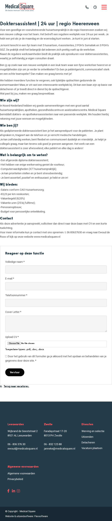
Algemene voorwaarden (21, 473)
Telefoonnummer (16, 295)
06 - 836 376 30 (16, 444)
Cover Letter (13, 311)
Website (9, 516)
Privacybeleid (15, 479)
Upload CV (12, 336)
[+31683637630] (87, 7)
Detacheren (88, 442)
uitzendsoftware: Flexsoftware (32, 516)
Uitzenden (87, 436)
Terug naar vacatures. (16, 386)
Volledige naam (15, 261)
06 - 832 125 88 (53, 444)
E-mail (9, 278)
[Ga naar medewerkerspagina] (95, 7)
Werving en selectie (93, 431)
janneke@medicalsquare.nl (59, 448)
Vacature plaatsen (92, 448)
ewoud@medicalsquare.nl (23, 448)
